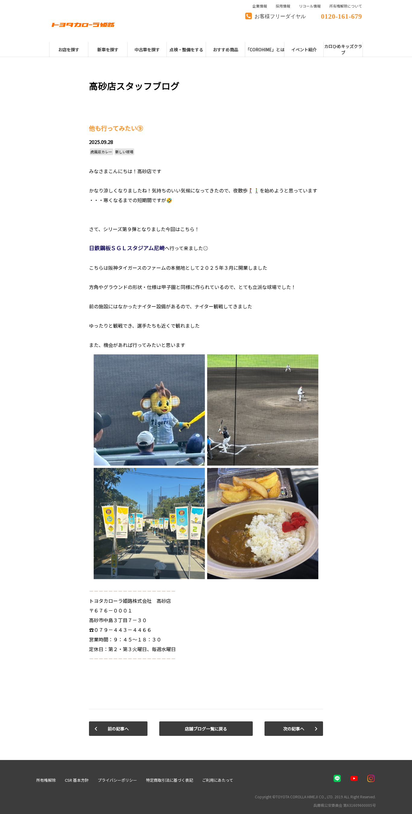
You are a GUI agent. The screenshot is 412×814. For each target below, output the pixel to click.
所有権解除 (46, 780)
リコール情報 (310, 6)
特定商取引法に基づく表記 (169, 780)
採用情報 (283, 6)
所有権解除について (345, 6)
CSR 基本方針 (77, 780)
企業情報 (259, 6)
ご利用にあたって (217, 780)
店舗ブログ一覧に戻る (206, 729)
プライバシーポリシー (117, 780)
